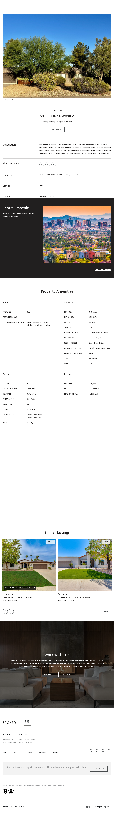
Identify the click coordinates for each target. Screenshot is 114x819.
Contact (55, 752)
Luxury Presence (19, 806)
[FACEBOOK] (91, 751)
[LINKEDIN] (103, 751)
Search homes (66, 674)
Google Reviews (99, 768)
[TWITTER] (109, 751)
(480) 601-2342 (8, 739)
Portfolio (29, 752)
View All (106, 611)
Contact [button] (47, 674)
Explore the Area (103, 269)
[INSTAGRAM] (97, 751)
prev (5, 611)
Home (4, 752)
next (11, 611)
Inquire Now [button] (57, 129)
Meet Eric (16, 752)
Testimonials (42, 752)
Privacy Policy (105, 806)
